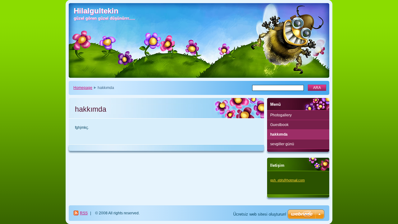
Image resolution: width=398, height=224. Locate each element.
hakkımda (279, 134)
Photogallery (281, 115)
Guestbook (279, 125)
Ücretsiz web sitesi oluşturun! (259, 214)
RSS (84, 213)
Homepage (82, 88)
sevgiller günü (282, 144)
